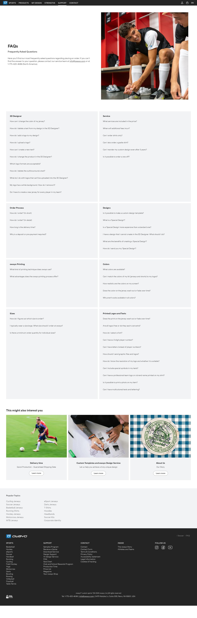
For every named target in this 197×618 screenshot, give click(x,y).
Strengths (50, 3)
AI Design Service (50, 557)
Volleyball (10, 579)
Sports (12, 3)
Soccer (181, 536)
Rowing (9, 576)
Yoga (8, 567)
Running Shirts (12, 511)
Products (24, 3)
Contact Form (86, 549)
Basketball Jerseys (14, 508)
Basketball (10, 547)
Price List (47, 569)
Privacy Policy (86, 554)
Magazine (47, 572)
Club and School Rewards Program (58, 564)
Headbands (49, 514)
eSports (9, 552)
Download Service (51, 552)
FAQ (45, 559)
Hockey (9, 549)
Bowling (9, 574)
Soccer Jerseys (13, 504)
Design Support (50, 554)
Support (62, 3)
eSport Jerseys (51, 501)
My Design (37, 3)
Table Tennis (11, 584)
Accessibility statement (90, 557)
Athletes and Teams (126, 549)
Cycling (9, 562)
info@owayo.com (77, 61)
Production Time (50, 567)
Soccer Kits (49, 517)
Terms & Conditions (89, 552)
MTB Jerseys (12, 520)
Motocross (10, 569)
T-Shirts (47, 508)
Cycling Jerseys (13, 501)
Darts (8, 572)
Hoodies (48, 511)
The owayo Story (125, 547)
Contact (73, 3)
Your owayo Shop (50, 574)
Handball (10, 557)
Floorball (10, 581)
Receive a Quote (50, 549)
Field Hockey (11, 564)
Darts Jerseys (50, 504)
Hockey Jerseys (13, 514)
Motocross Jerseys (14, 517)
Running (9, 559)
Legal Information (88, 559)
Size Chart (47, 562)
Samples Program (51, 547)
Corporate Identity (52, 520)
